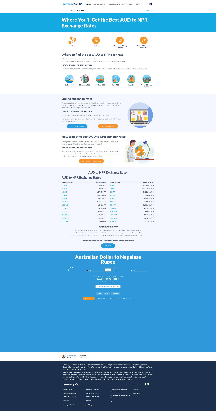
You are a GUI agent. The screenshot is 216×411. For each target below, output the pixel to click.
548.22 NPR (102, 189)
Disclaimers (151, 11)
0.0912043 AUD (148, 192)
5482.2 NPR (102, 198)
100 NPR (113, 202)
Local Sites (136, 393)
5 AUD (64, 189)
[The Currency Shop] (77, 4)
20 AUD (65, 195)
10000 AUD (66, 221)
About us (66, 400)
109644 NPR (102, 212)
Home (63, 11)
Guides (131, 4)
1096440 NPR (101, 221)
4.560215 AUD (149, 208)
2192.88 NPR (101, 195)
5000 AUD (65, 218)
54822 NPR (102, 208)
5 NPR (112, 189)
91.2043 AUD (149, 221)
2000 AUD (65, 215)
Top (211, 406)
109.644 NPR (101, 185)
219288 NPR (102, 215)
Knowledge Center (92, 397)
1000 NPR (113, 212)
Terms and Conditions (70, 393)
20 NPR (112, 195)
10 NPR (112, 192)
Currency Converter (71, 11)
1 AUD (64, 185)
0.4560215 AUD (148, 198)
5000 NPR (113, 218)
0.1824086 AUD (148, 195)
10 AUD (65, 192)
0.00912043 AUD (148, 185)
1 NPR (112, 185)
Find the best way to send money (108, 286)
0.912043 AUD (149, 202)
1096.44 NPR (101, 192)
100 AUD (65, 202)
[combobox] (94, 270)
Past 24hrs (88, 298)
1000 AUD (65, 212)
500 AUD (65, 208)
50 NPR (112, 198)
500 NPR (113, 208)
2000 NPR (113, 215)
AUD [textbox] (89, 270)
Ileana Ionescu (71, 355)
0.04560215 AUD (148, 189)
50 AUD (65, 198)
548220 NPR (102, 218)
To (113, 267)
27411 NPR (102, 205)
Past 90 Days (127, 298)
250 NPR (113, 205)
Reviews (138, 4)
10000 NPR (114, 221)
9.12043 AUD (149, 212)
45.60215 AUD (149, 218)
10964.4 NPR (101, 202)
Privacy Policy (67, 389)
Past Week (101, 298)
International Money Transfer (117, 4)
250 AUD (65, 205)
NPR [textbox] (134, 270)
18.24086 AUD (149, 215)
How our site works (69, 397)
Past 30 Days (114, 298)
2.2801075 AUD (148, 205)
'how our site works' (125, 379)
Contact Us (136, 389)
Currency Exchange (99, 4)
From (70, 267)
